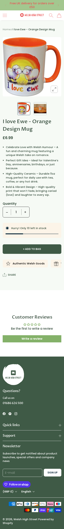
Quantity (10, 203)
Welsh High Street (26, 519)
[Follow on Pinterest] (10, 414)
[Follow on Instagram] (15, 414)
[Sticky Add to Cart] (56, 520)
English (26, 491)
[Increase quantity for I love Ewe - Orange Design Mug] (25, 212)
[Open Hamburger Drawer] (5, 15)
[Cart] (59, 15)
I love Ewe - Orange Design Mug (34, 29)
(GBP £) (8, 491)
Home (7, 29)
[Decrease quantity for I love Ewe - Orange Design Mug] (7, 212)
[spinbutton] (16, 212)
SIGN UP (52, 472)
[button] (5, 5)
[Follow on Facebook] (4, 414)
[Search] (51, 15)
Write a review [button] (32, 339)
